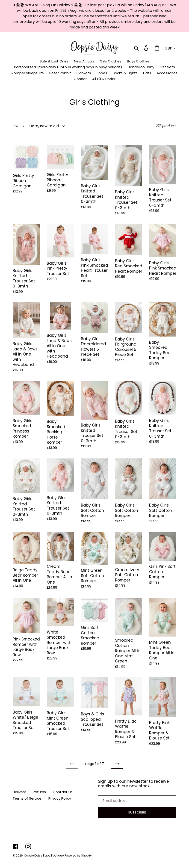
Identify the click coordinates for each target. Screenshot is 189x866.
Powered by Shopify (78, 855)
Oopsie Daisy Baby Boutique (44, 855)
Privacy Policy (59, 798)
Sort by (18, 126)
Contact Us (63, 791)
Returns (39, 791)
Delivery (19, 791)
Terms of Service (27, 798)
